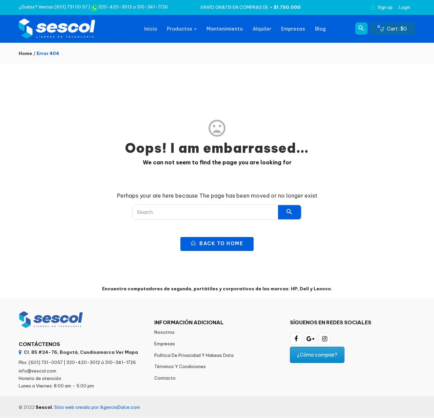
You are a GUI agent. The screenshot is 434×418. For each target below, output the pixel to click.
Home (25, 53)
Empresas (293, 29)
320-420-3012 (114, 7)
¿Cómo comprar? (317, 355)
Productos (180, 29)
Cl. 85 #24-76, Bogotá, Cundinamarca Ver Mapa (81, 352)
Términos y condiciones (180, 366)
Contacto (165, 378)
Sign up (385, 7)
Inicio (150, 29)
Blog (320, 29)
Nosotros (164, 332)
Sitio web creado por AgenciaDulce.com (97, 407)
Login (404, 7)
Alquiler (262, 29)
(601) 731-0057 (45, 362)
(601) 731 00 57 (70, 7)
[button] (395, 29)
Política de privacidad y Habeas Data (194, 355)
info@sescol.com (37, 371)
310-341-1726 (152, 7)
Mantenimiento (224, 29)
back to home (220, 243)
